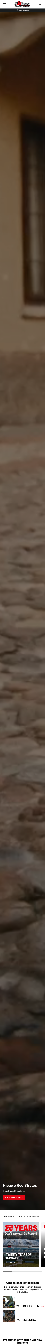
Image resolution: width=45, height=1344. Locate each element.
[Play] (40, 1204)
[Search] (40, 4)
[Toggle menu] (5, 4)
